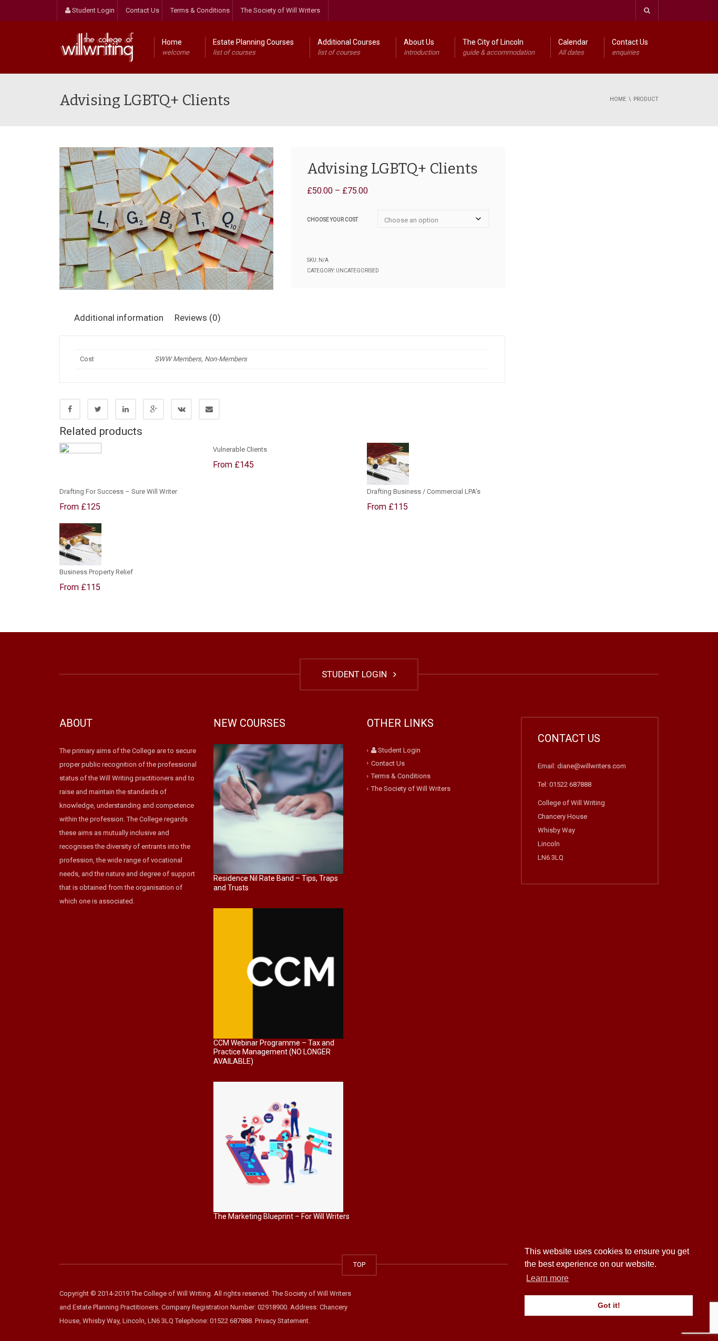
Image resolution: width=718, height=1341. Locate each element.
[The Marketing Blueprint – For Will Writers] (278, 1147)
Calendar (573, 47)
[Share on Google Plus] (153, 409)
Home (175, 47)
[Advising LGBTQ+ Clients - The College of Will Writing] (96, 47)
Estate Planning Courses (253, 47)
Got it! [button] (609, 1305)
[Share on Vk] (181, 409)
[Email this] (209, 409)
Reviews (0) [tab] (198, 317)
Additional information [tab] (118, 317)
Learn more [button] (547, 1278)
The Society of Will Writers (280, 10)
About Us (421, 47)
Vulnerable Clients (240, 449)
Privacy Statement (282, 1321)
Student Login (92, 10)
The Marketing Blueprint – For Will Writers (281, 1216)
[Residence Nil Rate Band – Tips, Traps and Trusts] (278, 809)
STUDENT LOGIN (356, 674)
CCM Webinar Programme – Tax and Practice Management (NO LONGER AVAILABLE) (273, 1052)
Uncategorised (357, 270)
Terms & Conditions (200, 10)
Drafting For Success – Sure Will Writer (118, 491)
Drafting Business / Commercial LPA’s (423, 491)
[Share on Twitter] (97, 409)
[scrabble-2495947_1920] (166, 218)
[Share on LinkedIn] (125, 409)
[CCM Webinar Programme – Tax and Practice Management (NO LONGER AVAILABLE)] (278, 973)
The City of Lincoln (499, 47)
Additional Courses (348, 47)
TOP (359, 1264)
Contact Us (142, 10)
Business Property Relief (96, 572)
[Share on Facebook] (69, 409)
